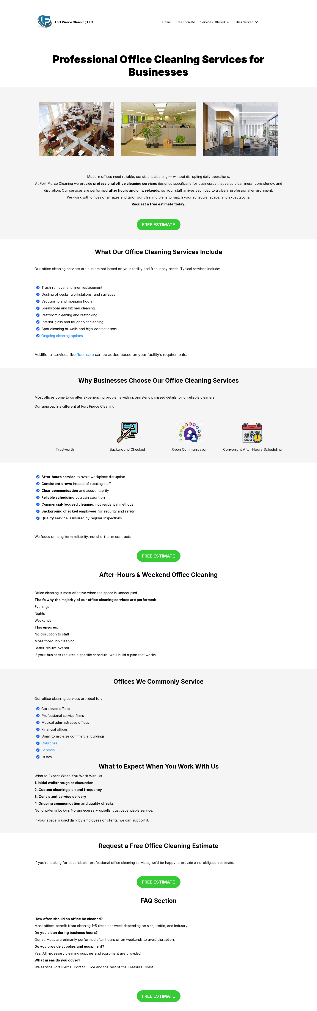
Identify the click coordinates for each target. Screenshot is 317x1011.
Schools (48, 750)
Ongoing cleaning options (62, 336)
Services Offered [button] (213, 22)
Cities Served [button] (244, 22)
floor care (85, 354)
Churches (49, 743)
